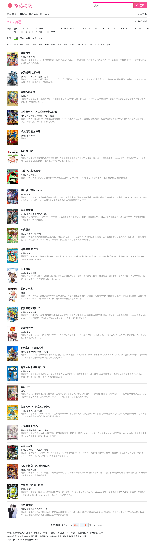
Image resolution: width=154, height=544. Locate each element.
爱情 (66, 45)
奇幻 (28, 45)
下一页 (92, 525)
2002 (34, 32)
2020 (59, 29)
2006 (147, 29)
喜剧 (22, 45)
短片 (84, 45)
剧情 (41, 45)
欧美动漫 (44, 14)
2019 (66, 29)
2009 (128, 29)
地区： (10, 38)
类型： (10, 45)
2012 (109, 29)
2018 (72, 29)
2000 (47, 32)
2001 (41, 32)
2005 (16, 32)
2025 (28, 29)
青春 (103, 45)
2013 (103, 29)
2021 (53, 29)
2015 (90, 29)
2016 (84, 29)
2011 (115, 29)
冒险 (34, 45)
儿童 (78, 45)
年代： (10, 29)
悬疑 (97, 45)
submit (140, 5)
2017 (78, 29)
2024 (34, 29)
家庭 (72, 45)
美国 (34, 38)
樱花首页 (12, 14)
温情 (90, 45)
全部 (16, 29)
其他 (41, 38)
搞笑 (59, 45)
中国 (28, 38)
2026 (22, 29)
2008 (134, 29)
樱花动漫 (12, 5)
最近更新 (142, 14)
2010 (122, 29)
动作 (53, 45)
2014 (97, 29)
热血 (109, 45)
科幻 (47, 45)
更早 (53, 32)
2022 (47, 29)
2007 (140, 29)
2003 (28, 32)
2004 (22, 32)
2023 (41, 29)
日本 (22, 38)
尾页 (100, 525)
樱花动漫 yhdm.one (30, 539)
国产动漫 (33, 14)
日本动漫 (23, 14)
